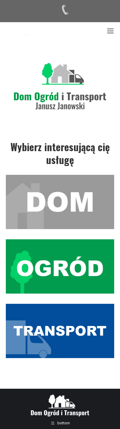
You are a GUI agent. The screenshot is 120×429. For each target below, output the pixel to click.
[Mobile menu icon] (110, 31)
